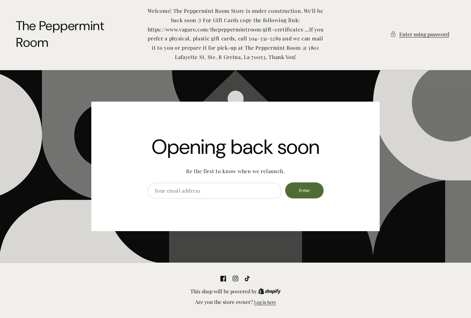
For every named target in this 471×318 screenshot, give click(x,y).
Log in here (265, 302)
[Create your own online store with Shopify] (269, 292)
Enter (304, 190)
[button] (419, 34)
